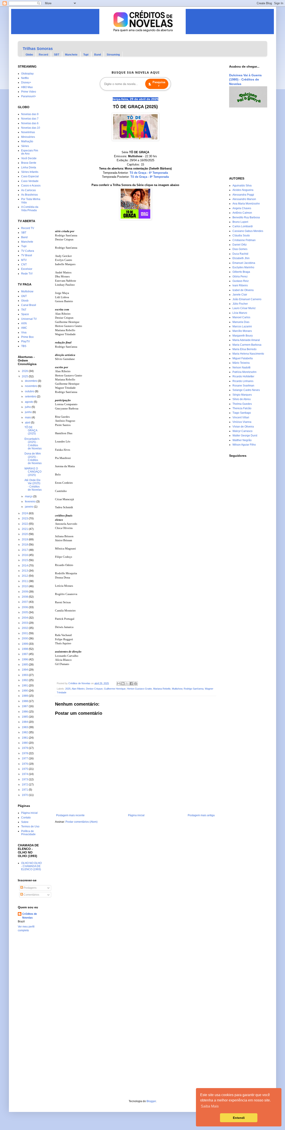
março (29, 496)
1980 (25, 742)
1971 (25, 789)
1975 (25, 769)
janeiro (29, 506)
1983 (25, 727)
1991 (25, 685)
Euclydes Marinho (243, 267)
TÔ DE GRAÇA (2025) (30, 430)
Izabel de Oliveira (243, 290)
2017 (25, 550)
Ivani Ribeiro (240, 285)
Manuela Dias (240, 322)
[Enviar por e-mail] (118, 683)
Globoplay (27, 73)
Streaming (113, 54)
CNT (24, 264)
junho (29, 412)
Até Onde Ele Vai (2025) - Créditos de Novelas (33, 485)
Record (43, 54)
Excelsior (26, 269)
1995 (25, 664)
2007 (25, 601)
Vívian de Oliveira (243, 426)
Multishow (177, 688)
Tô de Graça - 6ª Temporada (149, 172)
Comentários (31, 894)
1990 (25, 690)
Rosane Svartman (243, 385)
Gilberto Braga (241, 271)
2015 (25, 560)
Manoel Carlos (241, 317)
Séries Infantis (29, 172)
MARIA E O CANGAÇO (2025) (32, 472)
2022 (25, 523)
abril (28, 422)
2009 (25, 591)
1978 (25, 753)
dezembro (31, 380)
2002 (25, 628)
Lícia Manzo (239, 312)
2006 (25, 607)
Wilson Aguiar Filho (244, 444)
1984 (25, 721)
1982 (25, 732)
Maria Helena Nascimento (248, 353)
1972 (25, 784)
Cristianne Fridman (244, 240)
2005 (25, 612)
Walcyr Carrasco (242, 431)
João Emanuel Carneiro (246, 299)
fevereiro (30, 501)
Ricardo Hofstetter (243, 376)
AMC (24, 327)
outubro (30, 391)
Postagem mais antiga (201, 815)
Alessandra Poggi (243, 194)
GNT (24, 296)
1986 (25, 711)
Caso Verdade (30, 181)
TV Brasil (26, 255)
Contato (26, 817)
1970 (25, 795)
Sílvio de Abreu (241, 399)
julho (28, 407)
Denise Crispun (94, 688)
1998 (25, 649)
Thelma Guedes (242, 403)
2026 (25, 371)
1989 (25, 695)
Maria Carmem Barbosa (246, 344)
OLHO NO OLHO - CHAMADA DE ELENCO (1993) (31, 866)
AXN (24, 323)
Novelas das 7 (30, 118)
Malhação (27, 141)
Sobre (24, 822)
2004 (25, 617)
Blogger (151, 1101)
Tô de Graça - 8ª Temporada (149, 176)
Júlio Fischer (240, 303)
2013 (25, 570)
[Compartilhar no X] (127, 683)
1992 (25, 680)
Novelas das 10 (30, 127)
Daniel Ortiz (239, 244)
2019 (25, 539)
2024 (25, 513)
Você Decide (29, 158)
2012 (25, 575)
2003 (25, 622)
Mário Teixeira (241, 362)
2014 (25, 565)
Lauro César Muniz (244, 308)
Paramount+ (28, 96)
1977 (25, 758)
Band (97, 54)
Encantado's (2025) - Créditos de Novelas (33, 443)
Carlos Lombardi (242, 226)
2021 (25, 529)
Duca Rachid (240, 253)
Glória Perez (240, 276)
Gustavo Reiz (240, 281)
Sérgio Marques (242, 394)
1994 (25, 669)
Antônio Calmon (242, 212)
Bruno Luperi (240, 221)
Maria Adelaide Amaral (246, 340)
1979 (25, 748)
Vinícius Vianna (241, 421)
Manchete (71, 54)
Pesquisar (159, 84)
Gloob (24, 300)
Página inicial (136, 815)
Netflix (25, 78)
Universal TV (29, 318)
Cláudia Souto (241, 235)
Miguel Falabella (242, 358)
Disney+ (26, 82)
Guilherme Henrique (115, 688)
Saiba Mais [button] (210, 1106)
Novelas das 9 (30, 114)
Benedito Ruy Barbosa (246, 217)
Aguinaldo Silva (242, 185)
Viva (23, 332)
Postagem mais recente (70, 815)
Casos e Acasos (31, 185)
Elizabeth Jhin (241, 258)
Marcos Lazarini (242, 326)
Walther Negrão (242, 440)
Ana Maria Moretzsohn (246, 203)
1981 (25, 737)
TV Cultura (27, 250)
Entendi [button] (239, 1118)
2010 (25, 586)
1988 (25, 701)
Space (25, 314)
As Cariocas (28, 190)
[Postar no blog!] (123, 683)
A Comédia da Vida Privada (29, 208)
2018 (25, 544)
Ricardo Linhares (242, 381)
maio (28, 417)
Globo (29, 54)
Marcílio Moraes (242, 331)
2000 (25, 638)
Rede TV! (27, 273)
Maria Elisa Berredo (244, 349)
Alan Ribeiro (78, 688)
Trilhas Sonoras (38, 48)
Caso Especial (30, 176)
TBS (23, 346)
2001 (25, 633)
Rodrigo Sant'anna (194, 688)
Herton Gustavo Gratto (139, 688)
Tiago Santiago (241, 412)
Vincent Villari (240, 417)
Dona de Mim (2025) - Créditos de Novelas (33, 458)
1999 (25, 643)
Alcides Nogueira (242, 190)
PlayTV (25, 341)
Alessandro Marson (244, 199)
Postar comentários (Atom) (81, 821)
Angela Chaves (241, 208)
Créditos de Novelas (29, 915)
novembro (31, 386)
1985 (25, 716)
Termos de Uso (30, 826)
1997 (25, 654)
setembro (31, 396)
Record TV (27, 228)
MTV (24, 260)
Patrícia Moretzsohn (244, 372)
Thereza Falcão (241, 408)
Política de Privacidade (28, 833)
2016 (25, 555)
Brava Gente (28, 162)
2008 (25, 596)
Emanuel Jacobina (243, 262)
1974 (25, 774)
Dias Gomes (239, 249)
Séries (25, 146)
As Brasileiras (29, 194)
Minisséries (28, 136)
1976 (25, 763)
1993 (25, 675)
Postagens (30, 887)
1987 (25, 706)
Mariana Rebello (162, 688)
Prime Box (27, 337)
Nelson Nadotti (241, 367)
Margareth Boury (242, 335)
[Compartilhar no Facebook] (131, 683)
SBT (56, 54)
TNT (23, 309)
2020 (25, 534)
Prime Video (28, 91)
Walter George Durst (244, 435)
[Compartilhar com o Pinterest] (135, 683)
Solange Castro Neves (246, 390)
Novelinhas (28, 132)
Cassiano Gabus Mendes (247, 231)
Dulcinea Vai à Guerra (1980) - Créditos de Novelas (245, 79)
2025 (68, 688)
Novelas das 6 (30, 123)
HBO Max (27, 87)
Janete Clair (239, 294)
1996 (25, 659)
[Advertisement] (242, 142)
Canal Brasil (28, 305)
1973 (25, 779)
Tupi (85, 54)
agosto (29, 401)
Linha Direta (28, 167)
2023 (25, 518)
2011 (25, 581)
